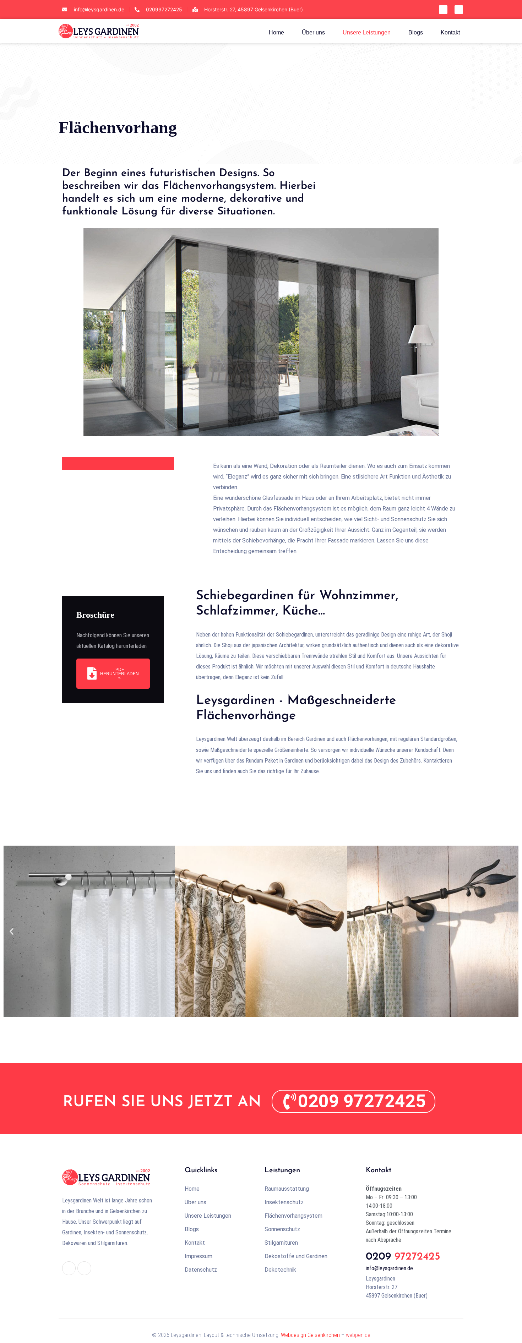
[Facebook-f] (443, 9)
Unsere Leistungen (367, 32)
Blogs (415, 32)
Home (276, 32)
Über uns (313, 32)
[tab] (118, 463)
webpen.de (358, 1335)
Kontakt (450, 32)
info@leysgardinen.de (389, 1268)
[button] (11, 931)
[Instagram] (459, 9)
